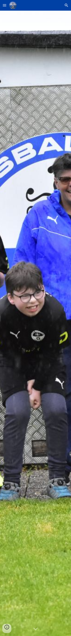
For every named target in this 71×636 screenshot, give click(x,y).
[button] (4, 5)
